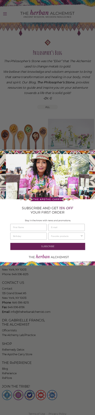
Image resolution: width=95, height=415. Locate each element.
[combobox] (65, 235)
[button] (47, 246)
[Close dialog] (92, 152)
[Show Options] (81, 235)
